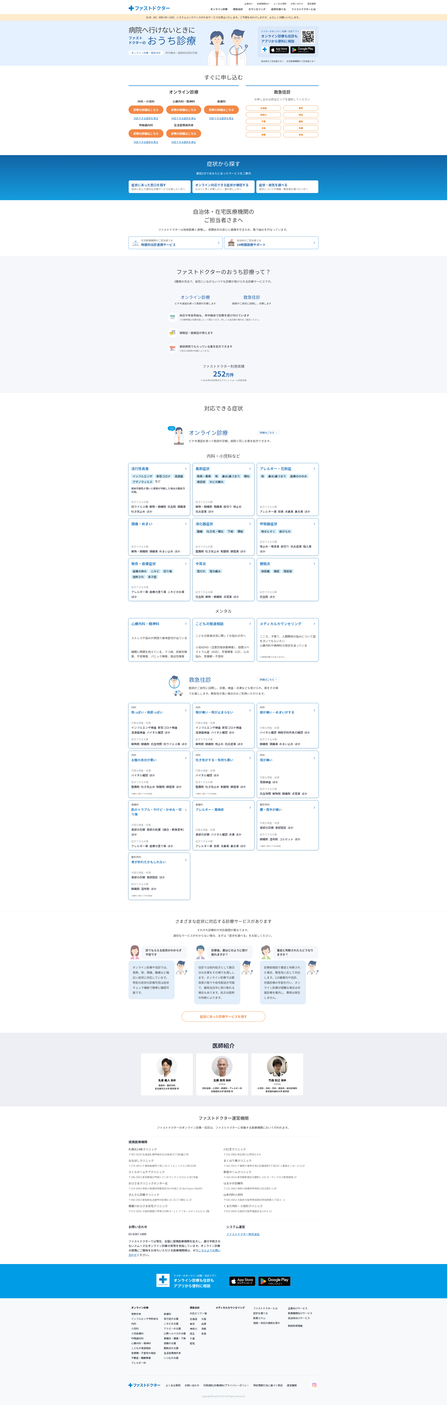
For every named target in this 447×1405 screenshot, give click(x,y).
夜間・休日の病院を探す (266, 1323)
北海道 (263, 108)
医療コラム (259, 1318)
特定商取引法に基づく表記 (268, 1385)
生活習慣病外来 (172, 1353)
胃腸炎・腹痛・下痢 (175, 1338)
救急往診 (238, 9)
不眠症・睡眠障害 (141, 1358)
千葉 (263, 121)
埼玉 (301, 114)
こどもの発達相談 (141, 1348)
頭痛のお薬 (170, 1343)
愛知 (301, 121)
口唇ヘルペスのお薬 (175, 1333)
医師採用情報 (295, 1325)
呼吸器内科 (137, 1338)
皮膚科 (167, 1314)
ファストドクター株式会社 (243, 1234)
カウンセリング (257, 9)
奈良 (301, 134)
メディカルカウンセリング (230, 1307)
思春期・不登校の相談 (143, 1353)
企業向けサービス (297, 1308)
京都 (263, 134)
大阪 (263, 127)
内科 (133, 1323)
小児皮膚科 (137, 1333)
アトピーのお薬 (172, 1328)
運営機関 (311, 3)
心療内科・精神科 (141, 1343)
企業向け (248, 3)
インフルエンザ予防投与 (144, 1318)
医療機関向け (263, 3)
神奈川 (263, 114)
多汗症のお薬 (171, 1318)
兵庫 (301, 127)
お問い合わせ (297, 3)
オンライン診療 (219, 9)
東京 (301, 108)
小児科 (135, 1328)
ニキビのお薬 (171, 1323)
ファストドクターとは (303, 9)
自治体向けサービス (299, 1318)
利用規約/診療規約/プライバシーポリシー (226, 1385)
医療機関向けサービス (300, 1313)
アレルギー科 (138, 1362)
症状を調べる (278, 9)
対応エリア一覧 (198, 1313)
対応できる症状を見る (146, 118)
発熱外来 (136, 1314)
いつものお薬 (171, 1358)
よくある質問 (280, 3)
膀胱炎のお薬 (171, 1348)
